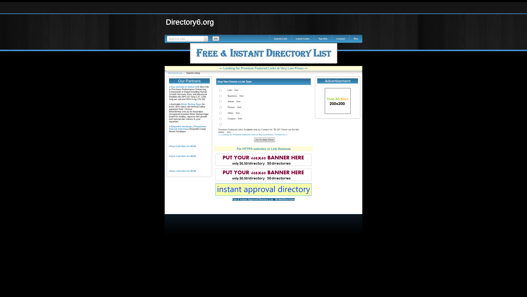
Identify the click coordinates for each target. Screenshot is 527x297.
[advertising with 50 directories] (338, 113)
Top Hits (323, 39)
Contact (340, 39)
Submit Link (280, 39)
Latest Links (302, 39)
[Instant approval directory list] (263, 195)
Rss (356, 39)
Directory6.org (190, 22)
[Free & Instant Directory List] (263, 62)
